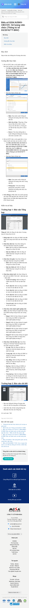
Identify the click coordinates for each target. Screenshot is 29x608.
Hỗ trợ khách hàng (14, 550)
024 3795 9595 (16, 526)
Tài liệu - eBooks (14, 564)
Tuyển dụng (15, 552)
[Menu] (15, 4)
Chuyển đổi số (14, 587)
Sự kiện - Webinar (14, 566)
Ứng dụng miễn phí (14, 569)
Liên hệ (14, 554)
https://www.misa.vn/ (15, 529)
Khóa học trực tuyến (14, 567)
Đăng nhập (14, 546)
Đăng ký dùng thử (14, 544)
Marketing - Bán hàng (14, 581)
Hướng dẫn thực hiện (9, 41)
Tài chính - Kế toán (14, 579)
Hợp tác (15, 548)
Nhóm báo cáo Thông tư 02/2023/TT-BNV (14, 428)
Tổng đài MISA (8, 458)
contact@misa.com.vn (16, 524)
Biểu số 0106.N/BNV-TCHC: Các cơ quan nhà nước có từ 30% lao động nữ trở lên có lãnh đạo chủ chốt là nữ (14, 444)
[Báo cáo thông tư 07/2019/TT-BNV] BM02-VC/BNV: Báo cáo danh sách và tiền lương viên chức (13, 436)
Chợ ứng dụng (14, 543)
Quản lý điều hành (14, 585)
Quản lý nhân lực (14, 583)
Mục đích (6, 38)
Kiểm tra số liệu (8, 44)
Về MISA (14, 541)
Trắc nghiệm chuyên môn (14, 571)
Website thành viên (14, 592)
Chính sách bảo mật (22, 597)
